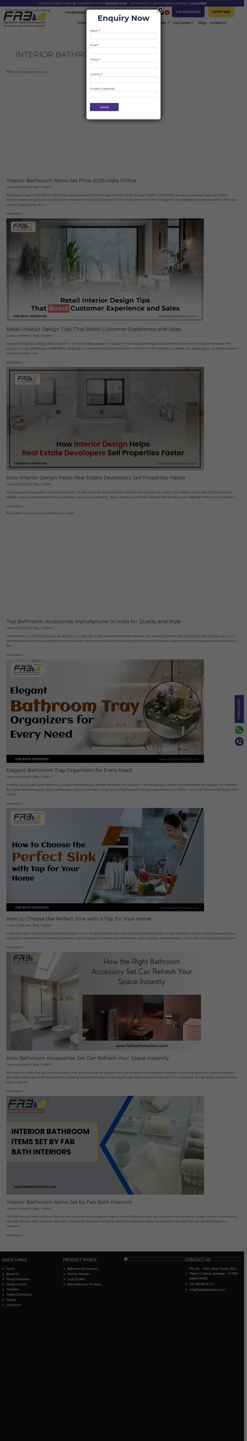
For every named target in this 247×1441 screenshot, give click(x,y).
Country (96, 74)
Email (94, 45)
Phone (95, 59)
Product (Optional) (102, 88)
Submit (104, 107)
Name (95, 30)
